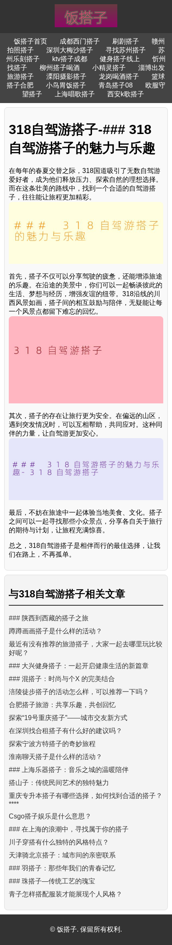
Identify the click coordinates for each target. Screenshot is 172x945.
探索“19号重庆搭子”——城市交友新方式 (68, 717)
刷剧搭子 (125, 41)
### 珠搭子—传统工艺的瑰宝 (52, 881)
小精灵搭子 (109, 67)
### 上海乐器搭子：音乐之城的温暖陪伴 (69, 769)
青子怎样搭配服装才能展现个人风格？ (65, 894)
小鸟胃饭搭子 (66, 85)
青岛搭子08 (116, 85)
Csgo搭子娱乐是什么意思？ (50, 816)
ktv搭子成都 (69, 58)
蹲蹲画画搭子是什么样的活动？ (55, 631)
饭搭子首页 (30, 41)
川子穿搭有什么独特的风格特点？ (59, 842)
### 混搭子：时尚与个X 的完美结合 (62, 678)
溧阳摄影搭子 (66, 76)
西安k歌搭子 (125, 94)
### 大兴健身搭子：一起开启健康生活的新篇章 (79, 665)
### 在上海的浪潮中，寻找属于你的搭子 (69, 829)
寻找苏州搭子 (126, 50)
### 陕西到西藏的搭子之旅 (49, 618)
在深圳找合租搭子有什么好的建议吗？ (65, 730)
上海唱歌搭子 (75, 94)
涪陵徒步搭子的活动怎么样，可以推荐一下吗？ (79, 691)
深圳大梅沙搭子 (69, 50)
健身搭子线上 (120, 58)
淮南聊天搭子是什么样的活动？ (55, 756)
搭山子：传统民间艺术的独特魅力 (59, 782)
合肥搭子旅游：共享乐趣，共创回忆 (62, 704)
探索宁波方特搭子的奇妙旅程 (52, 743)
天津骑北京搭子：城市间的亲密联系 (62, 855)
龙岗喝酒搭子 (119, 76)
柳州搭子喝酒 (60, 67)
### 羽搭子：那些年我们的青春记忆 (62, 868)
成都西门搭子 (80, 41)
